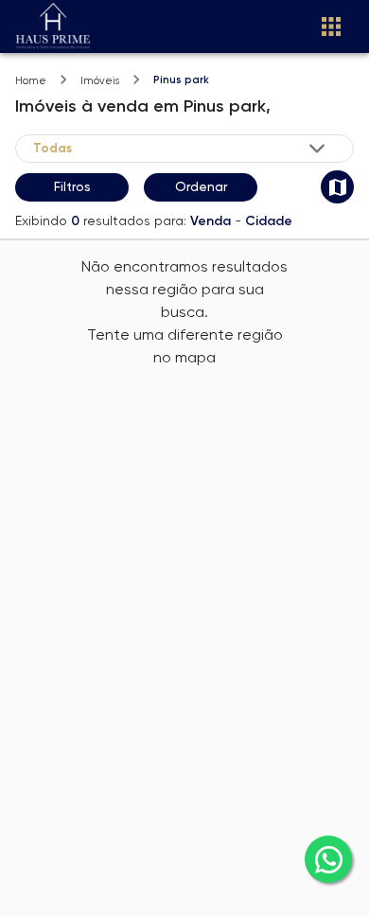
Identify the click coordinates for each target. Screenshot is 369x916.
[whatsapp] (328, 859)
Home (30, 81)
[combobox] (181, 148)
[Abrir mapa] (337, 186)
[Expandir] (317, 148)
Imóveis (99, 81)
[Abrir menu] (331, 26)
